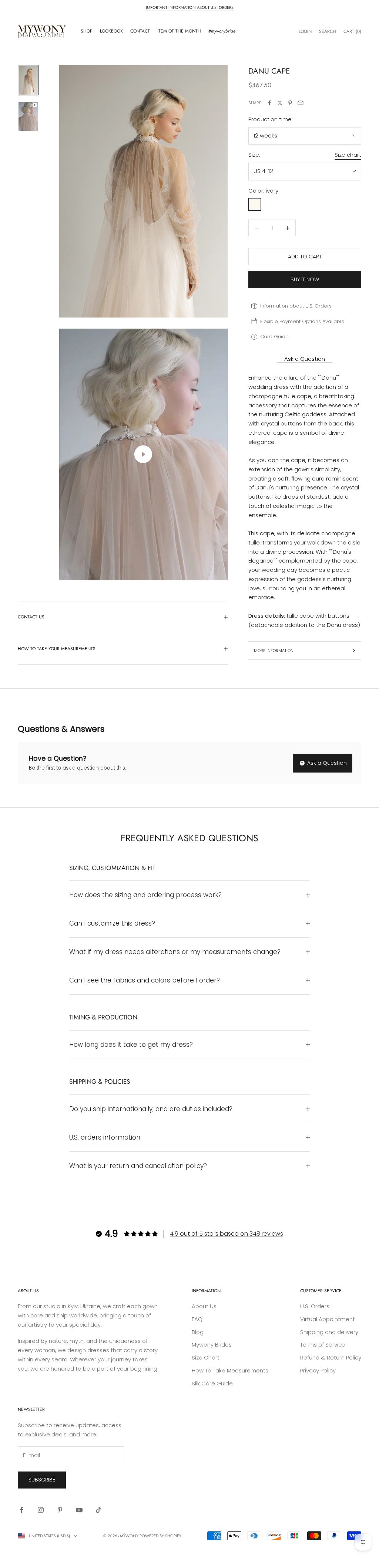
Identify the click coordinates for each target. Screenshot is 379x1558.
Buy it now (305, 279)
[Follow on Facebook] (21, 1510)
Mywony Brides (212, 1344)
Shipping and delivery (329, 1332)
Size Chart (205, 1357)
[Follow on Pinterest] (60, 1510)
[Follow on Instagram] (40, 1510)
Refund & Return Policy (330, 1357)
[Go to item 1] (28, 80)
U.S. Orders (314, 1306)
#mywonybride (221, 31)
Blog (198, 1332)
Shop (87, 31)
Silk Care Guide (212, 1383)
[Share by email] (300, 103)
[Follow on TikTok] (98, 1510)
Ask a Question (326, 763)
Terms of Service (322, 1344)
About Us (204, 1306)
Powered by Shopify (160, 1536)
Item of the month (179, 31)
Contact (140, 31)
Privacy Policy (318, 1370)
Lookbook (111, 31)
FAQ (197, 1319)
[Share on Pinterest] (290, 103)
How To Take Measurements (230, 1370)
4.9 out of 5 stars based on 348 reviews (226, 1233)
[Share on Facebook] (269, 103)
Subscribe (41, 1479)
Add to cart (305, 256)
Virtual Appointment (327, 1319)
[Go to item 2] (28, 116)
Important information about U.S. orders (190, 7)
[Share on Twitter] (280, 103)
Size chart (348, 155)
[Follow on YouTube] (79, 1510)
